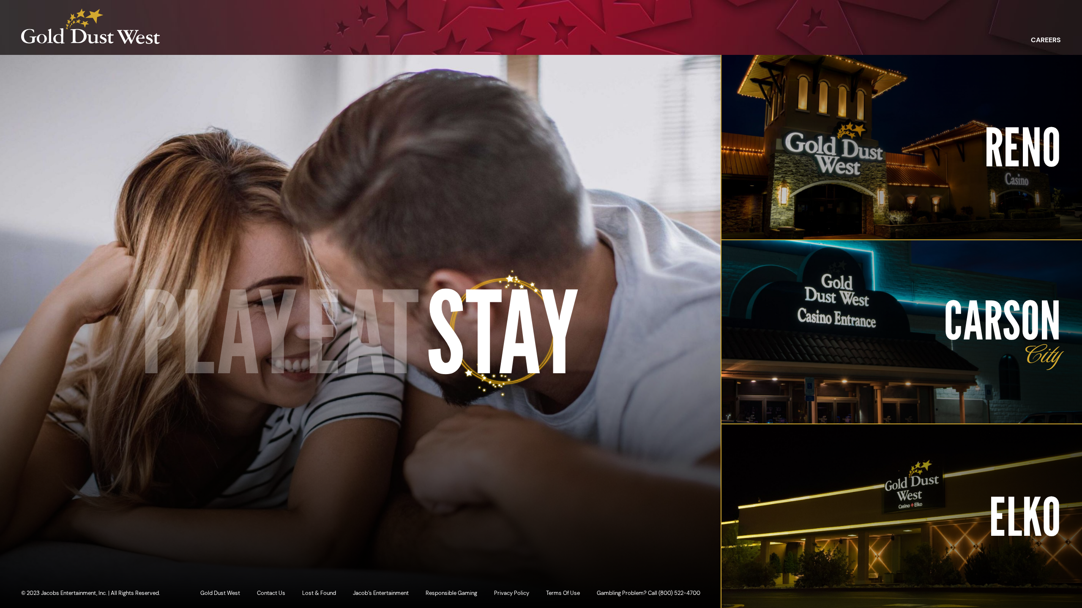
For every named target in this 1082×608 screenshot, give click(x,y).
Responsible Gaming (451, 593)
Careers (1046, 40)
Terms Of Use (563, 593)
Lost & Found (319, 593)
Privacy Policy (511, 593)
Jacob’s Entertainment (381, 593)
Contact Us (271, 593)
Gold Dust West (220, 593)
